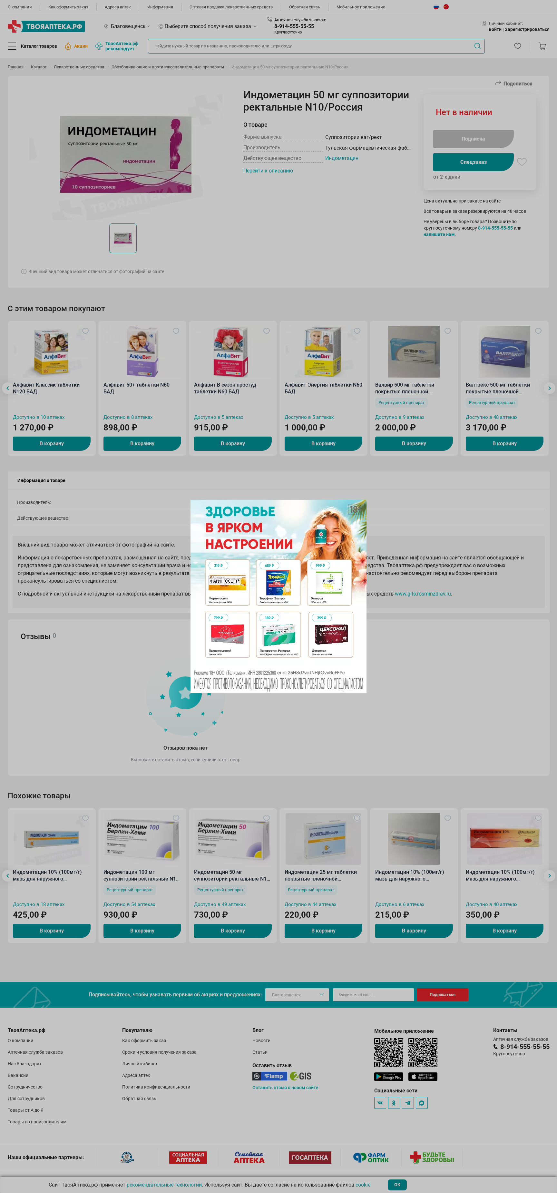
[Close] (359, 507)
